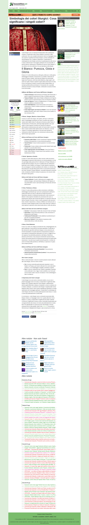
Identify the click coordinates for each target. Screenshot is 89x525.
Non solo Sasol (29, 311)
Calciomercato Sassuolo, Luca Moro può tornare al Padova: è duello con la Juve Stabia (45, 498)
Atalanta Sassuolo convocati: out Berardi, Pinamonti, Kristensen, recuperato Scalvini (45, 387)
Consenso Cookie (41, 514)
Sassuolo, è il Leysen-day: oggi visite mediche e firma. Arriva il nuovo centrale (43, 466)
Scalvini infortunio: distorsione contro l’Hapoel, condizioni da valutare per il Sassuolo (45, 467)
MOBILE (52, 516)
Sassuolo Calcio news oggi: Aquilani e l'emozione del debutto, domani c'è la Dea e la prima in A (48, 407)
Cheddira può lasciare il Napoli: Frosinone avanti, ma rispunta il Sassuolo (42, 398)
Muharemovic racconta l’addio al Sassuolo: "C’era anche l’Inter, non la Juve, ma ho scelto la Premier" (49, 459)
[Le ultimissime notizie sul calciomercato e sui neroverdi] (18, 4)
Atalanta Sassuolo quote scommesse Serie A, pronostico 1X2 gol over (41, 425)
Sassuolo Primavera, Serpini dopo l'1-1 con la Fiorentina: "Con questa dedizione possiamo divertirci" (49, 414)
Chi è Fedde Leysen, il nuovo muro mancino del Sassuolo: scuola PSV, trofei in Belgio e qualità (47, 420)
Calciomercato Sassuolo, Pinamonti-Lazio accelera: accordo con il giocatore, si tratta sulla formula (48, 440)
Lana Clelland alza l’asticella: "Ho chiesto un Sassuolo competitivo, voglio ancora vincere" (46, 469)
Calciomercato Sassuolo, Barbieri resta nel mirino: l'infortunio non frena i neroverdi (44, 432)
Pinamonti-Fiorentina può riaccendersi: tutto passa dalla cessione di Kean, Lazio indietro (46, 508)
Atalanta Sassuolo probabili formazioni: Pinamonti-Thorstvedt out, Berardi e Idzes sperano (46, 435)
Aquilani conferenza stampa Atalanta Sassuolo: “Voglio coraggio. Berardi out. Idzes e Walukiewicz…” (49, 427)
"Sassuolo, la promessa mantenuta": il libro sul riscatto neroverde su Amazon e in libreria (46, 409)
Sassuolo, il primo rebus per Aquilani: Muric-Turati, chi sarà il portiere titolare (43, 479)
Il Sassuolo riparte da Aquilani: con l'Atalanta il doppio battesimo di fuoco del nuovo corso (46, 402)
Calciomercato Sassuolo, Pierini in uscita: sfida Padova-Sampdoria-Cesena (43, 462)
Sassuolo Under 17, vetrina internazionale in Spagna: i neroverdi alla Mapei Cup (44, 419)
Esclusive (60, 102)
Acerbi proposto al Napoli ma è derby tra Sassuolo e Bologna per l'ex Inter (42, 505)
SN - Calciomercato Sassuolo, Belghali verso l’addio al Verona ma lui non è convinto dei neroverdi (48, 437)
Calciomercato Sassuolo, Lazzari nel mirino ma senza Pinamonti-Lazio (41, 382)
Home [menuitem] (11, 10)
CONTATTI (47, 516)
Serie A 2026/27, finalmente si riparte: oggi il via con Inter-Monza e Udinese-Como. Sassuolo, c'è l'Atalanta (50, 422)
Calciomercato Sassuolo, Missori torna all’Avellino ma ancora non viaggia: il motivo (44, 429)
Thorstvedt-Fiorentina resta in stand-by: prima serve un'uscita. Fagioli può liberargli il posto (46, 439)
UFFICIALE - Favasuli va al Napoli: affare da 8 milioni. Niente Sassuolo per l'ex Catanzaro (46, 493)
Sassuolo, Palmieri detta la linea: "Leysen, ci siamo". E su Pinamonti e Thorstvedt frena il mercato (48, 494)
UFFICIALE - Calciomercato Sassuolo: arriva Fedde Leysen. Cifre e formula (43, 449)
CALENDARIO (41, 516)
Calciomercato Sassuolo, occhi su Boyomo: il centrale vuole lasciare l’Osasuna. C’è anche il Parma (48, 499)
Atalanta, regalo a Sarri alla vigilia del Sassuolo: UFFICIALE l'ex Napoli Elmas (43, 397)
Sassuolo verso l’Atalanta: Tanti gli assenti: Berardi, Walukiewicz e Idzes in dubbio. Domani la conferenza (50, 451)
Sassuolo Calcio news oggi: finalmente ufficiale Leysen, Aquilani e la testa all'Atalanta (45, 446)
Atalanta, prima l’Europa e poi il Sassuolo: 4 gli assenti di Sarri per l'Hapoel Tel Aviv (44, 491)
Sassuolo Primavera (63, 126)
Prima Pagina (61, 50)
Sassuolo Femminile (63, 115)
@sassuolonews (38, 312)
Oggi (59, 64)
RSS (55, 516)
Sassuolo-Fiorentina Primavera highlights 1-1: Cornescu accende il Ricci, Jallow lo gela (46, 388)
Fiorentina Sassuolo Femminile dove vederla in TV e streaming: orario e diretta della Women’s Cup (48, 452)
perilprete (44, 306)
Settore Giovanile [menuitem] (71, 10)
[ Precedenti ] (15, 111)
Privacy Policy (49, 514)
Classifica (12, 114)
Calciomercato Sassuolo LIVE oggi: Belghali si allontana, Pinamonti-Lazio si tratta (44, 410)
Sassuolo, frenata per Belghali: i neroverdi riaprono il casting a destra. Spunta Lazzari (45, 477)
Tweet (33, 316)
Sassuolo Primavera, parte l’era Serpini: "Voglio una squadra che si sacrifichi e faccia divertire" (47, 457)
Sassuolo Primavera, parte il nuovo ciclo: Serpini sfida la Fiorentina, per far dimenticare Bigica (47, 434)
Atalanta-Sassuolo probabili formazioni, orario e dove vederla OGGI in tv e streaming (45, 400)
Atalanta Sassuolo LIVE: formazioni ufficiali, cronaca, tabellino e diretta (41, 383)
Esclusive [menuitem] (37, 10)
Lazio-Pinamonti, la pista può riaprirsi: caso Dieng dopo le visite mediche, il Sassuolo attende (47, 501)
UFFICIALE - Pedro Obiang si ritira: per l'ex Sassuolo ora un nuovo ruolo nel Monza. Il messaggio (48, 496)
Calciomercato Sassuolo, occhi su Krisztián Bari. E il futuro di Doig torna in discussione (45, 489)
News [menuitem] (16, 10)
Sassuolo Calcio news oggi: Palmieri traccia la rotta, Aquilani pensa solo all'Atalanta (45, 484)
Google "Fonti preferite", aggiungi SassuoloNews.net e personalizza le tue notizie (44, 447)
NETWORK (35, 516)
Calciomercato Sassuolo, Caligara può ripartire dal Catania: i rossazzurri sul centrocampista (47, 456)
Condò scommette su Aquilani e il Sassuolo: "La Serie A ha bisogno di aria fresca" (44, 392)
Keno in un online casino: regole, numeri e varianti (50, 370)
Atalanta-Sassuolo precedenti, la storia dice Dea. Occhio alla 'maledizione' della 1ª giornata (46, 393)
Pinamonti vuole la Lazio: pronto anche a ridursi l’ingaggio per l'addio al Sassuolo (44, 390)
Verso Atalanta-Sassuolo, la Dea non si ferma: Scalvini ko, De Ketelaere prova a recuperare (46, 430)
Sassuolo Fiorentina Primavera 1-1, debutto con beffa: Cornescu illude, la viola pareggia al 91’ (47, 415)
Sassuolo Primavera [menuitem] (60, 10)
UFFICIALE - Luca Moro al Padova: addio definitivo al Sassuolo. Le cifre (42, 471)
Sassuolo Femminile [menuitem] (47, 10)
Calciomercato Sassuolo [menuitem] (26, 10)
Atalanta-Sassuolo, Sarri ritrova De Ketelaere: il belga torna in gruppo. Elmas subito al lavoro (47, 395)
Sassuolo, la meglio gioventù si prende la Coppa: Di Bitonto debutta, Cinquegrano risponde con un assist (50, 503)
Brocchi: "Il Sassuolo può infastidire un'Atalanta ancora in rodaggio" (41, 385)
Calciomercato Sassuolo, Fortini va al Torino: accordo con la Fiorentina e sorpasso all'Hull (46, 488)
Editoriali (60, 18)
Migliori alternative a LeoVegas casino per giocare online (49, 364)
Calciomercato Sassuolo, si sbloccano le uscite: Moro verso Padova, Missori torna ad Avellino (47, 476)
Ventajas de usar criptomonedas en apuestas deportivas (31, 364)
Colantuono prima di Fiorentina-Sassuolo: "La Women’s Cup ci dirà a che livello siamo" (45, 412)
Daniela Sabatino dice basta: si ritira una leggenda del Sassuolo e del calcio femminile (45, 417)
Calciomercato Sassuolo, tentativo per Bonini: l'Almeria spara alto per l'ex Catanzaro (45, 461)
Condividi (26, 316)
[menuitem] (78, 10)
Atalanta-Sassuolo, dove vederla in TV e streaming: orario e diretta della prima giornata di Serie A (48, 424)
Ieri (61, 64)
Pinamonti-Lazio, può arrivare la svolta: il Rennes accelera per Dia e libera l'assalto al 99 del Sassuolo (49, 474)
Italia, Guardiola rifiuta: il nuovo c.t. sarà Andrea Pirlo (32, 350)
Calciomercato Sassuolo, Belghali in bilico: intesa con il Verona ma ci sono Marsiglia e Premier (47, 472)
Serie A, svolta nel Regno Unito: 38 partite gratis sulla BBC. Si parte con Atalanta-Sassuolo (46, 464)
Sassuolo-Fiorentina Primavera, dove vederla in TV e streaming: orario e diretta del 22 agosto (47, 486)
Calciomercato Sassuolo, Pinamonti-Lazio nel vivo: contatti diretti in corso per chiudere (45, 454)
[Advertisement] (68, 91)
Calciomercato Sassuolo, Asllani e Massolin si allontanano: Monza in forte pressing (44, 506)
